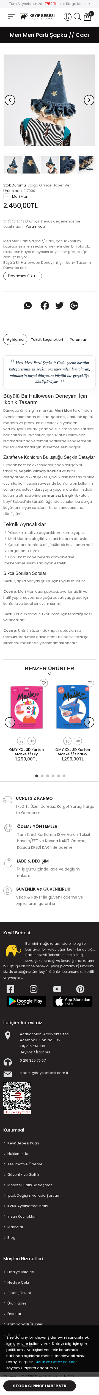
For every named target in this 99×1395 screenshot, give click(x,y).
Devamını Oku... (22, 276)
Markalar (15, 1227)
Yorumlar (78, 339)
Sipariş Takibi (19, 1292)
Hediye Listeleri (20, 1272)
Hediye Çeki (18, 1282)
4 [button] (52, 775)
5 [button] (57, 775)
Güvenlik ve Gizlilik (23, 1174)
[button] (68, 17)
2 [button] (41, 775)
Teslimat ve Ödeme (25, 1164)
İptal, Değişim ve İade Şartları (33, 1195)
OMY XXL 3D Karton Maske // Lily (26, 752)
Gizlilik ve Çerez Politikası (56, 1361)
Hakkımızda (17, 1153)
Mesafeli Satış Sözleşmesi (30, 1185)
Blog (11, 1237)
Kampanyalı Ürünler (25, 1324)
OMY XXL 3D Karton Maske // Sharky (72, 752)
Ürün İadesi (17, 1303)
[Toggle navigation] (11, 16)
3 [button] (46, 775)
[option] (49, 100)
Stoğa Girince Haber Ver (39, 1386)
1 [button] (35, 775)
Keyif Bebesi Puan (23, 1143)
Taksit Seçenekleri (47, 339)
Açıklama (15, 339)
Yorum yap (35, 226)
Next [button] (89, 100)
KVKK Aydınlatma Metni (27, 1206)
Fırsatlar (14, 1313)
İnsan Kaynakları (22, 1216)
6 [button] (63, 775)
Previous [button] (10, 100)
